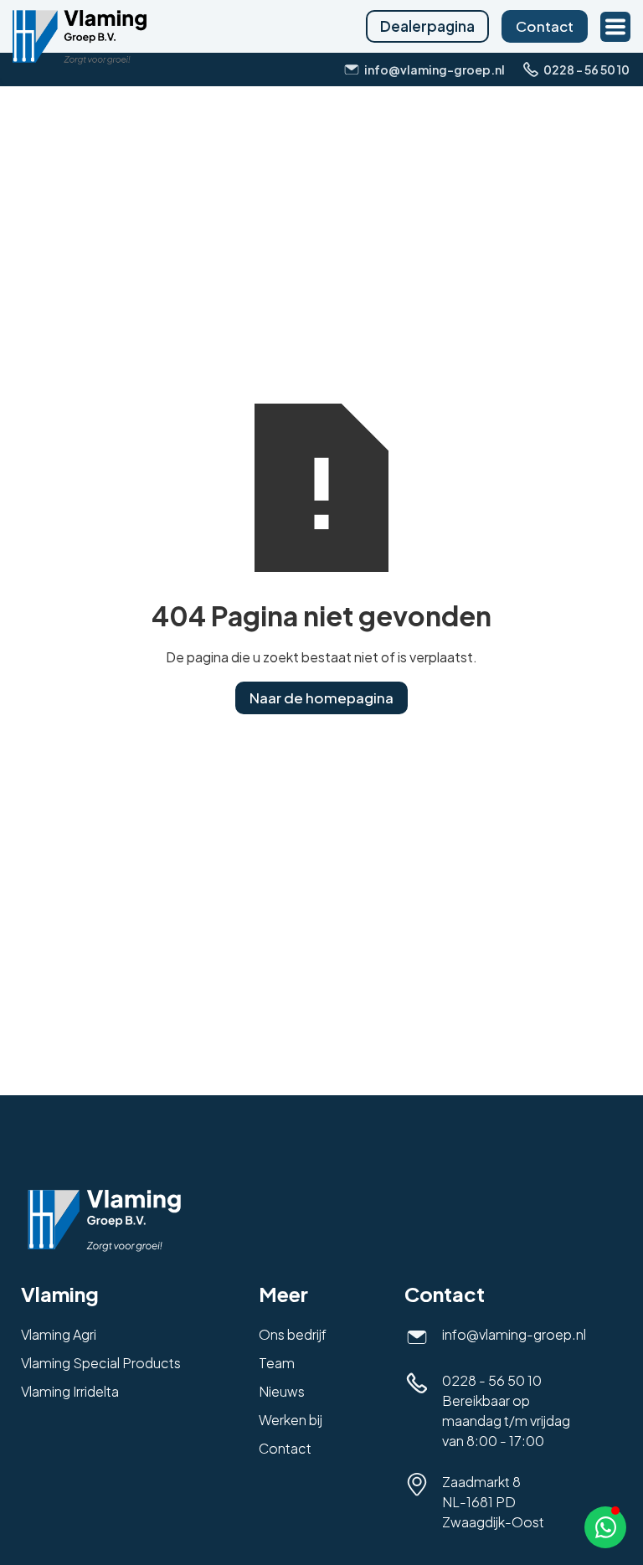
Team (277, 1363)
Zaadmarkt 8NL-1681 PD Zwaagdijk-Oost (493, 1502)
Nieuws (282, 1391)
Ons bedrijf (293, 1334)
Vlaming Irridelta (70, 1391)
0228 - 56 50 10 (492, 1380)
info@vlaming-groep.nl (514, 1334)
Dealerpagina (427, 26)
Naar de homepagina (321, 697)
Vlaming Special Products (101, 1363)
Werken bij (290, 1420)
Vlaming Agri (58, 1334)
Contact (545, 26)
